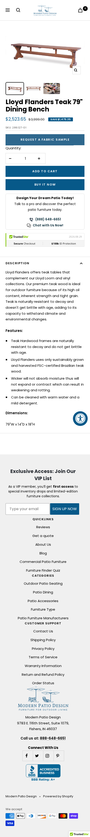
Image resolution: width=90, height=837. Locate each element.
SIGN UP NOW (64, 509)
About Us (43, 544)
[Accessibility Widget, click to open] (80, 418)
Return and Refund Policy (43, 674)
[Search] (19, 10)
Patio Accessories (43, 600)
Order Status (43, 683)
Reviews (43, 527)
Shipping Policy (43, 639)
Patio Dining (43, 592)
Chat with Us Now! (48, 225)
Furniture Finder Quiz (43, 570)
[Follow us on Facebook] (27, 756)
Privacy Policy (43, 648)
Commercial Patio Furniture (43, 561)
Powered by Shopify (58, 796)
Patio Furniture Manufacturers (43, 618)
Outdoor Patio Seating (43, 583)
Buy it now (45, 184)
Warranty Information (43, 665)
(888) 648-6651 (48, 219)
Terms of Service (43, 657)
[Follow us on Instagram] (48, 756)
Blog (43, 553)
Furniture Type (43, 609)
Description (17, 263)
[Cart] (81, 10)
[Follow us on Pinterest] (59, 756)
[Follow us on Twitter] (38, 756)
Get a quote (43, 535)
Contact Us (43, 631)
